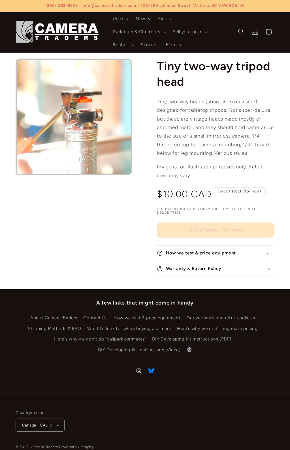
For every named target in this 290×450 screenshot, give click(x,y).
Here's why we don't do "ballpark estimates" (100, 339)
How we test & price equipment (147, 317)
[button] (120, 18)
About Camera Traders (53, 317)
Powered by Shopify (76, 447)
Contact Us (95, 317)
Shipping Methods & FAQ (54, 328)
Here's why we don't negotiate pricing (217, 328)
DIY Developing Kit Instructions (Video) (139, 349)
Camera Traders (44, 447)
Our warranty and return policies (220, 317)
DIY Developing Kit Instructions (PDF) (191, 339)
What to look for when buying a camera (129, 328)
